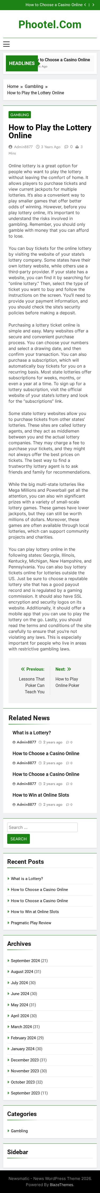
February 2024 (23, 1038)
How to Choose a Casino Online (54, 5)
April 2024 (20, 1015)
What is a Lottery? (32, 732)
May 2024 (19, 1005)
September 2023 (25, 1093)
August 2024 (22, 971)
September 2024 (25, 960)
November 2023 (25, 1071)
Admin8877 (23, 146)
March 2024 (21, 1026)
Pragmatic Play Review (31, 923)
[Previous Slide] (85, 5)
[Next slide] (93, 5)
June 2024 (20, 993)
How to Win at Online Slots (41, 795)
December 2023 (25, 1060)
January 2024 (22, 1049)
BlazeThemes (61, 1184)
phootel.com (50, 24)
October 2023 (23, 1082)
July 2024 (19, 982)
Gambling (19, 114)
